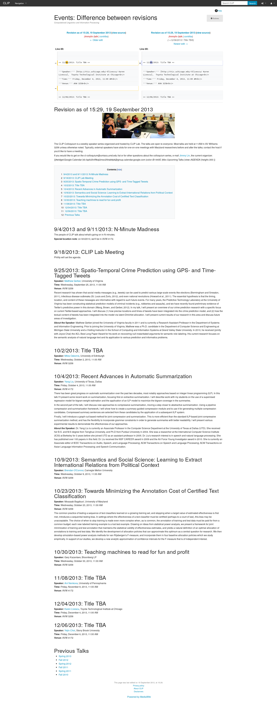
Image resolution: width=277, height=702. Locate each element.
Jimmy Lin (184, 155)
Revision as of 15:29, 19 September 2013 (173, 32)
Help (220, 10)
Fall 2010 (63, 674)
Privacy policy (138, 685)
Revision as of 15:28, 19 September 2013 (89, 32)
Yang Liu (69, 381)
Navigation (19, 3)
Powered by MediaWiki (139, 696)
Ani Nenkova (71, 583)
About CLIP (138, 688)
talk (96, 36)
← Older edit (96, 40)
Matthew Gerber (72, 281)
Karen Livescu (71, 609)
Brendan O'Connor (74, 470)
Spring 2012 (65, 663)
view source (118, 32)
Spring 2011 (65, 671)
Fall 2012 (63, 660)
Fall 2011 (63, 667)
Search (252, 3)
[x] (138, 125)
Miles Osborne (71, 355)
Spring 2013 (65, 656)
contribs (104, 36)
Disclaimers (138, 691)
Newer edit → (181, 43)
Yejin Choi (69, 630)
